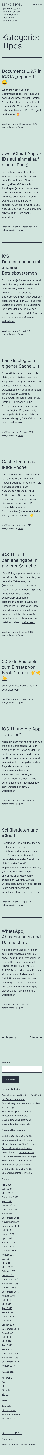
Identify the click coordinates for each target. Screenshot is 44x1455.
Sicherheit (7, 1390)
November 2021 (10, 1213)
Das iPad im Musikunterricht (16, 1120)
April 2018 (7, 1238)
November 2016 (10, 1283)
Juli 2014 (6, 1337)
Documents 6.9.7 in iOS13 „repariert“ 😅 (22, 76)
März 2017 (7, 1267)
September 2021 (10, 1218)
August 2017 (8, 1254)
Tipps (20, 127)
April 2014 (7, 1345)
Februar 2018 (8, 1242)
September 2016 (10, 1292)
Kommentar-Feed (11, 1414)
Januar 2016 (8, 1316)
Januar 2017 (8, 1275)
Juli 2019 (6, 1230)
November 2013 (10, 1357)
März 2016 (7, 1312)
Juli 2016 (6, 1300)
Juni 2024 (7, 1189)
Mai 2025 (6, 1185)
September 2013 (10, 1361)
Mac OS (6, 1386)
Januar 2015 (8, 1324)
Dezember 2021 (10, 1209)
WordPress (29, 1444)
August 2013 (8, 1366)
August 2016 (8, 1296)
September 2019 (10, 1226)
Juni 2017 (7, 1259)
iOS (3, 1382)
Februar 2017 (8, 1271)
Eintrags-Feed (9, 1410)
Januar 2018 (8, 1246)
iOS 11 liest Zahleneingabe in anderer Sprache (19, 560)
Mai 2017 (6, 1263)
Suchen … (7, 1062)
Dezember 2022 (10, 1197)
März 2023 (7, 1193)
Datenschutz (8, 1439)
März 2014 (7, 1349)
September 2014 (10, 1329)
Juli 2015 (6, 1320)
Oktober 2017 (9, 1250)
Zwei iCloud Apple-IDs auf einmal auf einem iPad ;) (21, 159)
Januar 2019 (8, 1234)
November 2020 (10, 1222)
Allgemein (7, 1378)
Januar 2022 (8, 1205)
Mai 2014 (6, 1341)
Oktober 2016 (9, 1287)
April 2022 (7, 1201)
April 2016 (7, 1308)
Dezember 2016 (10, 1279)
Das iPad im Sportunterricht (16, 1124)
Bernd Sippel (12, 4)
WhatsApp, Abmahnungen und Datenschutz (21, 936)
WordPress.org (9, 1418)
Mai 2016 (6, 1304)
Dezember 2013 (10, 1353)
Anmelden (7, 1406)
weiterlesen (8, 217)
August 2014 (8, 1333)
